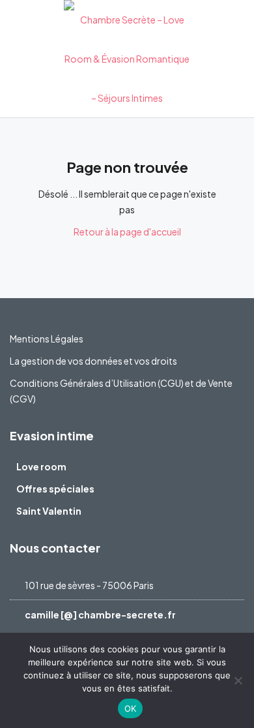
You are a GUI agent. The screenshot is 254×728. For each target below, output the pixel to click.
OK (130, 708)
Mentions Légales (46, 338)
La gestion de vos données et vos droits (93, 361)
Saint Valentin (48, 511)
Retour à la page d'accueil (127, 231)
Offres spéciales (55, 488)
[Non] (237, 680)
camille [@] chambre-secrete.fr (100, 614)
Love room (41, 466)
